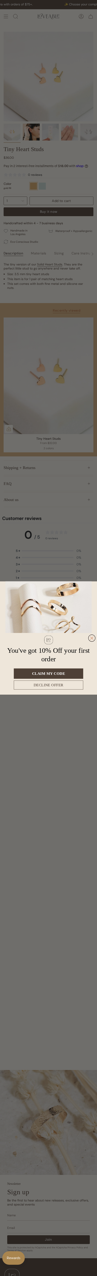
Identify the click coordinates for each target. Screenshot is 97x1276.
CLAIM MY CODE (48, 673)
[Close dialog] (91, 638)
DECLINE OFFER (48, 685)
